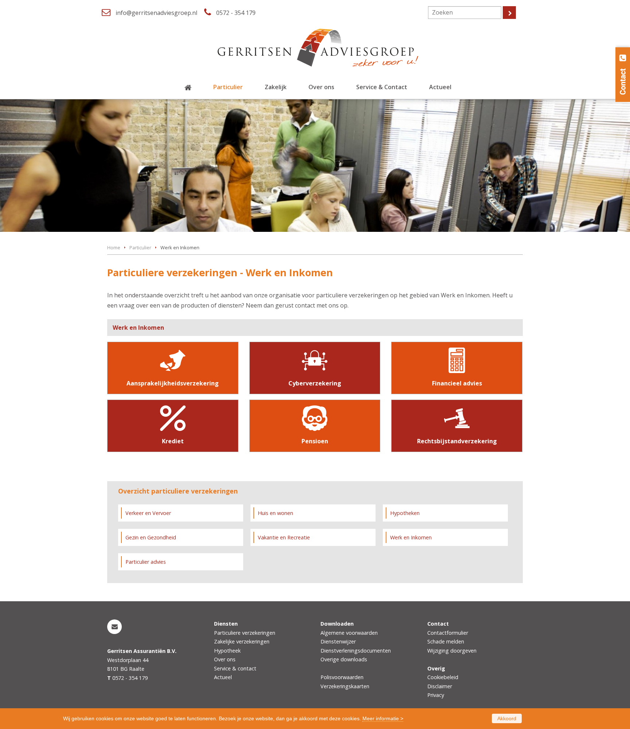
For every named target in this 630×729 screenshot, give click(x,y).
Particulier (140, 247)
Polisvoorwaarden (341, 677)
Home (113, 247)
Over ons (225, 659)
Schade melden (445, 641)
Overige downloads (343, 659)
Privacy (435, 695)
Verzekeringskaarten (344, 686)
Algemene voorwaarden (349, 632)
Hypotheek (227, 650)
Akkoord (506, 718)
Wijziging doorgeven (452, 650)
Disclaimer (439, 686)
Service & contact (235, 668)
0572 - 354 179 (236, 13)
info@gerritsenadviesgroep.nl (156, 13)
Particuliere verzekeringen (244, 632)
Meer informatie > (382, 718)
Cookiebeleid (442, 677)
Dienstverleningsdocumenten (355, 650)
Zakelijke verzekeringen (241, 641)
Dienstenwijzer (338, 641)
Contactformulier (447, 632)
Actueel (223, 677)
